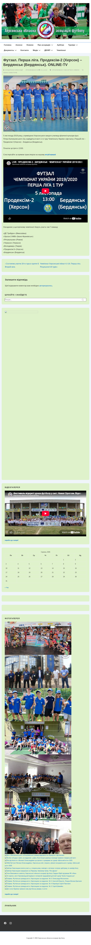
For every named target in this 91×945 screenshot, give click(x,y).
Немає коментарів (10, 72)
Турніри (71, 45)
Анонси (19, 45)
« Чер (7, 587)
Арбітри (60, 45)
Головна (7, 45)
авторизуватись (45, 286)
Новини (30, 45)
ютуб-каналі (50, 155)
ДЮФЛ (47, 50)
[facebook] (5, 923)
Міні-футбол (68, 70)
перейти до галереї (11, 540)
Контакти (25, 50)
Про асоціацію (44, 45)
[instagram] (10, 923)
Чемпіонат (61, 50)
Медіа (35, 50)
